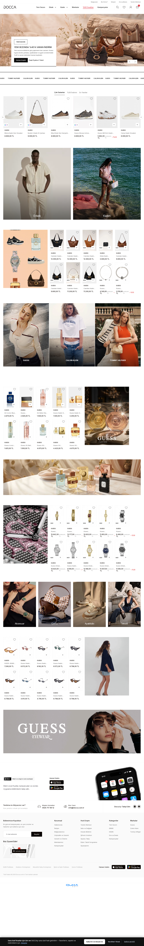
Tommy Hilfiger (135, 832)
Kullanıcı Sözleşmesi (23, 867)
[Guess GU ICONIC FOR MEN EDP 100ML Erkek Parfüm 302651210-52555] (75, 429)
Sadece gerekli (129, 942)
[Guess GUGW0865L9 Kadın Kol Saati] (89, 515)
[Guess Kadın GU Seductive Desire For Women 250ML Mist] (59, 397)
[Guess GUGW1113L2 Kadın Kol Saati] (73, 515)
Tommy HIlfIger (39, 78)
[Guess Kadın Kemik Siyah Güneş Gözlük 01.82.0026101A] (43, 647)
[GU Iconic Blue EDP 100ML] (10, 397)
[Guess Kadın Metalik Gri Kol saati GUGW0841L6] (73, 550)
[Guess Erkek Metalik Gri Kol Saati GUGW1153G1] (106, 550)
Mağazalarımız (59, 832)
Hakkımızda (58, 825)
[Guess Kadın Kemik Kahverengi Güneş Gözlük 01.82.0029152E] (10, 680)
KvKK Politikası (8, 867)
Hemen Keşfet (21, 60)
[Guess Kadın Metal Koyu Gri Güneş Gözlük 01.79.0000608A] (43, 680)
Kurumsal (58, 821)
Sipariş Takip (85, 839)
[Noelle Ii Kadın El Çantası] (37, 112)
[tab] (59, 92)
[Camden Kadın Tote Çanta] (57, 240)
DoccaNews (123, 2)
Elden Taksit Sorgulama (89, 842)
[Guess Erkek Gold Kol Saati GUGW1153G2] (89, 550)
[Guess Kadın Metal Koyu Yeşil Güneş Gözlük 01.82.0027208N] (59, 647)
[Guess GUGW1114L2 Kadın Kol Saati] (57, 515)
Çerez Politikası (77, 867)
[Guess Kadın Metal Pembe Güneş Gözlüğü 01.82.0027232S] (27, 647)
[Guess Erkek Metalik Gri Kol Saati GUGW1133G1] (122, 550)
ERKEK (111, 828)
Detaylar (24, 943)
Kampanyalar (59, 846)
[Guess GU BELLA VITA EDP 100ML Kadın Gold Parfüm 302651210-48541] (59, 429)
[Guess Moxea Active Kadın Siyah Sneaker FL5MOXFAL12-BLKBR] (83, 112)
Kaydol (36, 834)
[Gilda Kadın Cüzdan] (106, 240)
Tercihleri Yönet (114, 942)
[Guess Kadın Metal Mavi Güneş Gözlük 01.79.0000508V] (27, 680)
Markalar (133, 821)
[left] (3, 117)
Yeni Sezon (113, 825)
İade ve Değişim (86, 828)
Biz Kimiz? (104, 2)
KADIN (111, 832)
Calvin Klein (134, 828)
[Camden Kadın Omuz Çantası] (122, 240)
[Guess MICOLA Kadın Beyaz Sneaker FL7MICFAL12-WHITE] (107, 112)
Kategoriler (113, 821)
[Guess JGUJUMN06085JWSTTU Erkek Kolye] (106, 272)
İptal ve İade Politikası (61, 867)
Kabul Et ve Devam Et (94, 942)
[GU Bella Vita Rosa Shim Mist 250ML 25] (43, 397)
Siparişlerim (85, 846)
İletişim (113, 2)
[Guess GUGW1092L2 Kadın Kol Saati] (106, 515)
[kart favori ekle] (21, 99)
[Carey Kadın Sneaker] (130, 112)
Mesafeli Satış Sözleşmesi (42, 867)
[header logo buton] (10, 7)
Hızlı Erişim (85, 821)
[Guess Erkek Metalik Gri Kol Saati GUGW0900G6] (57, 550)
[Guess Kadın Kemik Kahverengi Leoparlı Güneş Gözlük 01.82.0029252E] (75, 680)
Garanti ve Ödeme (60, 839)
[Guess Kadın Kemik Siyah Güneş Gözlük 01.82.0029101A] (75, 647)
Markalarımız (58, 842)
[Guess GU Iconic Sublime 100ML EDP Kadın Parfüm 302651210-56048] (43, 429)
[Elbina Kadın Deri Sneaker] (13, 112)
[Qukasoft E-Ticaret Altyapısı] (72, 885)
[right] (141, 117)
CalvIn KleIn (17, 78)
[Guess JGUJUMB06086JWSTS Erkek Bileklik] (122, 272)
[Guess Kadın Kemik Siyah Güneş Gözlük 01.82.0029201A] (59, 680)
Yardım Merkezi (135, 2)
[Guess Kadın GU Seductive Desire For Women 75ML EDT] (75, 397)
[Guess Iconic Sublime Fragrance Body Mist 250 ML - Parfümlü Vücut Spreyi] (10, 429)
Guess (27, 78)
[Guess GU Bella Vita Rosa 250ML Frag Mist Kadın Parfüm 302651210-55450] (27, 429)
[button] (40, 7)
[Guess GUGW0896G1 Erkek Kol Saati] (122, 515)
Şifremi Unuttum (86, 835)
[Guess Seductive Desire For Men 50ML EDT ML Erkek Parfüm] (27, 397)
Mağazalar (94, 2)
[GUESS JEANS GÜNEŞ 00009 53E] (10, 647)
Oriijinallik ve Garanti (61, 835)
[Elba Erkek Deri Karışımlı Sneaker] (60, 112)
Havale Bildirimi (86, 832)
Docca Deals (113, 835)
